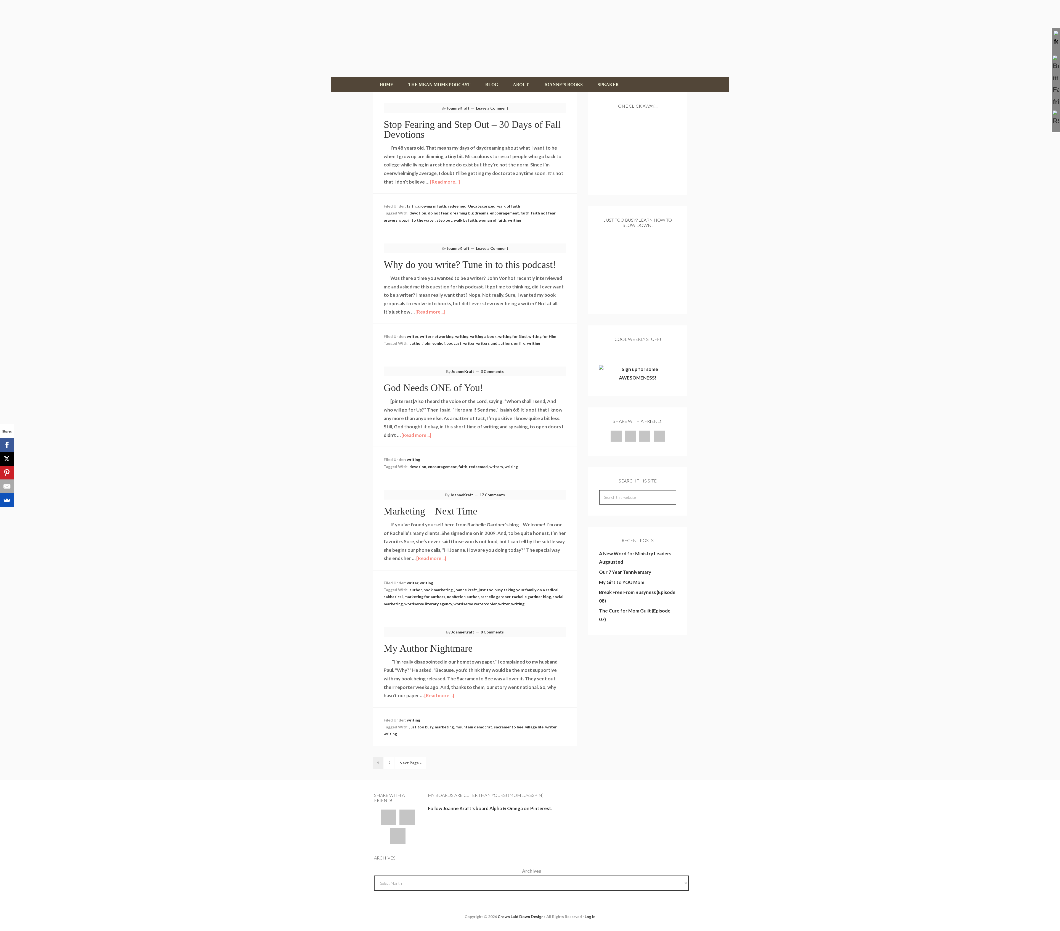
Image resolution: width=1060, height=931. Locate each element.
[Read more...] (445, 182)
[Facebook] (7, 445)
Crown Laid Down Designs (521, 916)
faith (411, 206)
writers (496, 466)
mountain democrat (473, 727)
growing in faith (431, 206)
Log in (590, 916)
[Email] (7, 486)
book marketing (438, 589)
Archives (531, 871)
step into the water (417, 220)
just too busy (421, 727)
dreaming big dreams (469, 213)
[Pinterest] (7, 472)
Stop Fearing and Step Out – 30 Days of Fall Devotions (472, 129)
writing (514, 220)
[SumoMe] (7, 500)
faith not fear (543, 213)
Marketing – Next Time (430, 511)
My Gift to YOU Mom (621, 582)
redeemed (457, 206)
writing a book (483, 336)
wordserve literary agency (428, 603)
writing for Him (542, 336)
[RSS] (1056, 118)
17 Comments (492, 494)
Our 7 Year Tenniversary (625, 572)
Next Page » (410, 762)
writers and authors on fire (500, 343)
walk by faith (465, 220)
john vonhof (434, 343)
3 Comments (492, 371)
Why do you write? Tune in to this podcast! (470, 264)
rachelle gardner (495, 596)
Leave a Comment (492, 108)
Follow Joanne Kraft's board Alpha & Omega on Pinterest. (490, 808)
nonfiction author (463, 596)
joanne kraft (465, 589)
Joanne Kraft (530, 38)
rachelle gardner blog (531, 596)
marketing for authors (424, 596)
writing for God (512, 336)
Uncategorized (481, 206)
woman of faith (492, 220)
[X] (7, 459)
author (415, 343)
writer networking (437, 336)
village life (534, 727)
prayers (391, 220)
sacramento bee (508, 727)
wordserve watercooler (475, 603)
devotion (417, 213)
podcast (454, 343)
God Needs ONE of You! (433, 387)
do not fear (438, 213)
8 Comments (492, 632)
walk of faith (508, 206)
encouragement (504, 213)
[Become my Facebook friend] (1056, 81)
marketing (444, 727)
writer (412, 336)
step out (444, 220)
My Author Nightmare (428, 648)
